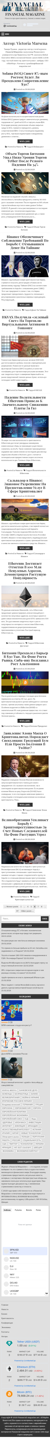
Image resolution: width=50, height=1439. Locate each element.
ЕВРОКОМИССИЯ (23, 1108)
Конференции (7, 1323)
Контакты (5, 1332)
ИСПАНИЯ (36, 1130)
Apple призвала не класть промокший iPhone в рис (23, 977)
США (4, 1144)
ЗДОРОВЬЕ (7, 1122)
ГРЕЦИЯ (39, 1105)
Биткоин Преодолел (38, 726)
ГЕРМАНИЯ (28, 1105)
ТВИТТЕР (13, 1144)
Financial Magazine (14, 52)
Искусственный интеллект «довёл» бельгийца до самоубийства (22, 1083)
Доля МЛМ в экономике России (14, 1054)
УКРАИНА (39, 1144)
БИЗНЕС (34, 1094)
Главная (4, 1305)
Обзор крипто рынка (10, 1137)
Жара (33, 1119)
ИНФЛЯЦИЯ (20, 1126)
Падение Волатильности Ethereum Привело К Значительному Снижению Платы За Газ (25, 402)
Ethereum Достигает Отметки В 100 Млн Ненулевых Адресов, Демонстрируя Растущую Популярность (25, 571)
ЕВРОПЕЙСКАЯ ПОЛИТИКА (14, 1112)
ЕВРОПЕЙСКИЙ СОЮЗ (12, 1119)
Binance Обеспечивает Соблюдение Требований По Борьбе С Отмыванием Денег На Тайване (25, 242)
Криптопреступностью (24, 900)
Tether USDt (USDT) (28, 1341)
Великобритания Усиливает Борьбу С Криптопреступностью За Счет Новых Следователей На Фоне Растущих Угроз (25, 827)
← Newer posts (11, 907)
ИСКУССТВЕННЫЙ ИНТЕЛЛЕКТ (16, 1130)
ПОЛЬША (26, 1137)
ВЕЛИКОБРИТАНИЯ (11, 1097)
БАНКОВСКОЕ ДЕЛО (28, 1090)
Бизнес (4, 1314)
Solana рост (39, 147)
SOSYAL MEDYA (9, 1090)
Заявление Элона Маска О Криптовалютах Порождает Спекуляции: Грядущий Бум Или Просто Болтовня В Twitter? (25, 740)
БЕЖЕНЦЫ (7, 1094)
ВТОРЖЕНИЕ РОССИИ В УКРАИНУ (17, 1101)
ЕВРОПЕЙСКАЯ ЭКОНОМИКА (15, 1115)
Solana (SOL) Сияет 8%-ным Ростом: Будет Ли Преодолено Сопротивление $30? (25, 79)
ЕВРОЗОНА (7, 1108)
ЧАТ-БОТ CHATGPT (22, 1147)
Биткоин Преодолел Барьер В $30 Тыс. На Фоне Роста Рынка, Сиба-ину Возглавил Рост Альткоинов (25, 658)
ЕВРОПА (37, 1108)
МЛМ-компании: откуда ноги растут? (16, 1025)
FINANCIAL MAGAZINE (25, 14)
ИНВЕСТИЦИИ (35, 1122)
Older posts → (27, 911)
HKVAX (38, 390)
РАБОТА (6, 1140)
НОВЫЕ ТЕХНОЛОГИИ (31, 1133)
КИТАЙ (15, 1133)
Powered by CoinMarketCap (25, 1360)
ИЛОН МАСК (20, 1122)
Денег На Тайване (38, 310)
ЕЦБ (27, 1119)
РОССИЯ (16, 1140)
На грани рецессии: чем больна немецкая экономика (23, 941)
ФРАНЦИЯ (6, 1147)
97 (17, 911)
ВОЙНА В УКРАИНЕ (30, 1097)
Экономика (5, 1327)
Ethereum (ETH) (26, 1367)
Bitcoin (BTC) (24, 1392)
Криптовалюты (7, 1318)
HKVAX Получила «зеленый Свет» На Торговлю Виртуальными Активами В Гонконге (25, 322)
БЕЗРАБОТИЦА (21, 1094)
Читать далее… (26, 141)
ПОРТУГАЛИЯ (38, 1137)
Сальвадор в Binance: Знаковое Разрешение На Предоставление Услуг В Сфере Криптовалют (25, 485)
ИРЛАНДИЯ (33, 1126)
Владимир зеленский (11, 1105)
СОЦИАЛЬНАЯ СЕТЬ (32, 1140)
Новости (19, 147)
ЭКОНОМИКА (8, 1151)
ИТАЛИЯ (6, 1133)
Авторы (4, 1336)
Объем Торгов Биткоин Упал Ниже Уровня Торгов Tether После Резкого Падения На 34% (25, 159)
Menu (7, 34)
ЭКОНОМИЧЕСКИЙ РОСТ (27, 1151)
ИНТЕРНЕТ (7, 1126)
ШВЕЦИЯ (38, 1147)
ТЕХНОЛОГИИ (26, 1144)
